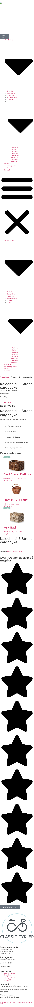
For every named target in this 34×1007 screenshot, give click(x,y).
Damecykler (11, 93)
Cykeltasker (14, 153)
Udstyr (8, 377)
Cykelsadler (14, 151)
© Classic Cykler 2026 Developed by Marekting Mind (16, 1002)
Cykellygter (14, 159)
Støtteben (13, 162)
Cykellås (13, 149)
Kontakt (6, 168)
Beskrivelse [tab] (7, 402)
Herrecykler (11, 95)
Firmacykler (7, 164)
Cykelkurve (14, 147)
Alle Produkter (12, 551)
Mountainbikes (12, 97)
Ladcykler (10, 99)
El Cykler (10, 91)
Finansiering (7, 170)
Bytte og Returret (9, 974)
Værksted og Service (10, 166)
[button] (17, 205)
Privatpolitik (7, 976)
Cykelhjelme (14, 155)
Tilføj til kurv (7, 480)
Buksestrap (14, 157)
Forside (2, 377)
